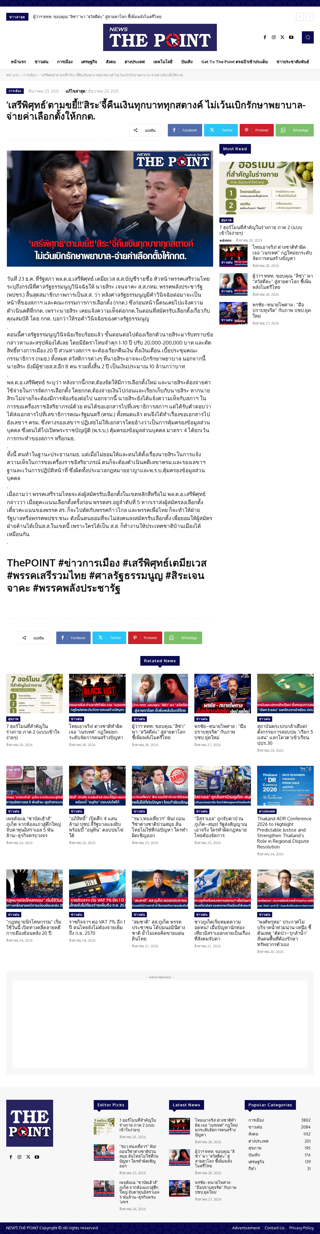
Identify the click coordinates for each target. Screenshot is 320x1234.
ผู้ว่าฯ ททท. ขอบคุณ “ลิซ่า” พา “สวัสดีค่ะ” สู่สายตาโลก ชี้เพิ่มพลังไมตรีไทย (282, 281)
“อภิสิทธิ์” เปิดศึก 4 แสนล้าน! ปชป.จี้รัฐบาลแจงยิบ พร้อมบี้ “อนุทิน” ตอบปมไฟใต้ (96, 827)
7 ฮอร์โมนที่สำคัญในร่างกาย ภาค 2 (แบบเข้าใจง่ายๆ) (260, 230)
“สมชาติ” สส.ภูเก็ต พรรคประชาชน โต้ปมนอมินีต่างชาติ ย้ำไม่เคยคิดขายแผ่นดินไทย (158, 930)
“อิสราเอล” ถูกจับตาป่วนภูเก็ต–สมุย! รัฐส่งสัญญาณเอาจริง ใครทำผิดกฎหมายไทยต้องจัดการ (220, 827)
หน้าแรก (12, 75)
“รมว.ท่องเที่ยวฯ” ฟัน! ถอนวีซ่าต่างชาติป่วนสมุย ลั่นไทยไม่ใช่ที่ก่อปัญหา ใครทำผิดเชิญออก (160, 827)
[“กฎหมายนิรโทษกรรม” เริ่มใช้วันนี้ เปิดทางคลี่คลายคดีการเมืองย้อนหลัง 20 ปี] (34, 889)
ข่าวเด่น (226, 262)
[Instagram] (273, 37)
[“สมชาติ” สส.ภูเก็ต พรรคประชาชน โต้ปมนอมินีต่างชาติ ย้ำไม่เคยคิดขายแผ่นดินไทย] (160, 889)
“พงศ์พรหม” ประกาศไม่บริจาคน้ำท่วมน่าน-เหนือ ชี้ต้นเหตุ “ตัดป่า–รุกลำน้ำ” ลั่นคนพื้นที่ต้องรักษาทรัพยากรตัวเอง (284, 933)
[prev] (300, 17)
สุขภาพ (226, 220)
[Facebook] (265, 37)
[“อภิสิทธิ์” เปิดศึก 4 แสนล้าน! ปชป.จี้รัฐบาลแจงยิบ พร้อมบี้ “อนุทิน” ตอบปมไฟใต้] (97, 786)
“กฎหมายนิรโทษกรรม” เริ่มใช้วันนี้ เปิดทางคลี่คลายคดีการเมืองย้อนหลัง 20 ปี (33, 927)
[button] (308, 37)
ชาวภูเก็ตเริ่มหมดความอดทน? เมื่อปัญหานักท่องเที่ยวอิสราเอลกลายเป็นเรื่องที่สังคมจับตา (222, 930)
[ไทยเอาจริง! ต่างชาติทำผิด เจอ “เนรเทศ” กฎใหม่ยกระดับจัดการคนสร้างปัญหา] (233, 255)
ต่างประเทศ (267, 811)
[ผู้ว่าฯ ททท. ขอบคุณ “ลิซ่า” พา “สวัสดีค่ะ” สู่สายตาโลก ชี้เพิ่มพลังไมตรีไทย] (233, 284)
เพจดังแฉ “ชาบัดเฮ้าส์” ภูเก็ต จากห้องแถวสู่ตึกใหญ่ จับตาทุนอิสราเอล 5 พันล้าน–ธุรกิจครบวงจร (33, 827)
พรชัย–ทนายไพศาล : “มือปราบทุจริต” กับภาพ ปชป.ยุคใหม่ (84, 16)
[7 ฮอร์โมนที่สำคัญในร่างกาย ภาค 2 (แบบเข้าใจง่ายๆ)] (266, 188)
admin (225, 240)
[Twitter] (282, 37)
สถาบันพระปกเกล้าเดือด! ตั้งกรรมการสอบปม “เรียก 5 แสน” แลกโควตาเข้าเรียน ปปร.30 (285, 734)
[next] (310, 17)
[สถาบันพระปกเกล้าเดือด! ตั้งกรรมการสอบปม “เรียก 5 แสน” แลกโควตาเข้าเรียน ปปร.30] (285, 694)
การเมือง (29, 75)
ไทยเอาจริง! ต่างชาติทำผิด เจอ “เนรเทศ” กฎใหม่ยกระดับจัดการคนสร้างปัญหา (282, 252)
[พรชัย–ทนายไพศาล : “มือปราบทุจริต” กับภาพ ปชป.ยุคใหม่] (233, 313)
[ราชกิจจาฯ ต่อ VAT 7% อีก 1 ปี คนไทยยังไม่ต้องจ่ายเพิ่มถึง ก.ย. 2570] (97, 889)
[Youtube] (291, 37)
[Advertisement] (160, 1024)
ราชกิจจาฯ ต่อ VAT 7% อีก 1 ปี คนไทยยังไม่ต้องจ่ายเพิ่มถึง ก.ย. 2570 (97, 927)
